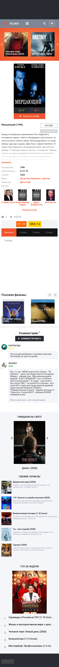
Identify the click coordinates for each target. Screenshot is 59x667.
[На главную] (13, 23)
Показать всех (29, 210)
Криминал (36, 178)
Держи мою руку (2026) (24, 482)
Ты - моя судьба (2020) (24, 529)
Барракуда (14, 345)
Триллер (46, 178)
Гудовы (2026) (20, 545)
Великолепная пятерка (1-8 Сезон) (30, 513)
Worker (13, 363)
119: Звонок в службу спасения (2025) (31, 497)
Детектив (25, 178)
